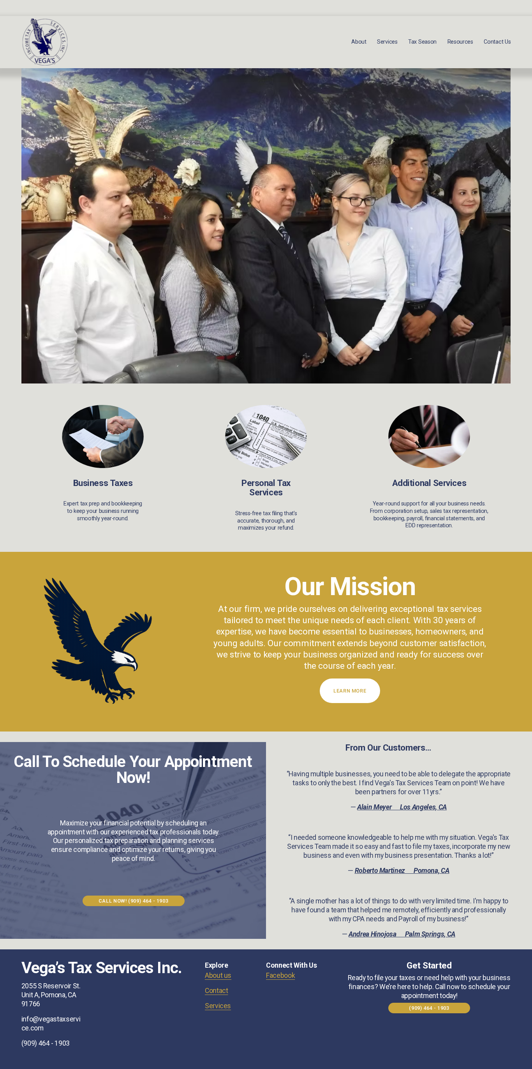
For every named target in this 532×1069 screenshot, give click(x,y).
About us (218, 975)
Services (218, 1006)
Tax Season (422, 42)
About (358, 42)
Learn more (349, 691)
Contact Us (497, 42)
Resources (460, 42)
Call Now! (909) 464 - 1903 (134, 901)
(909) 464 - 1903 (429, 1008)
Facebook (280, 975)
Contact (216, 991)
